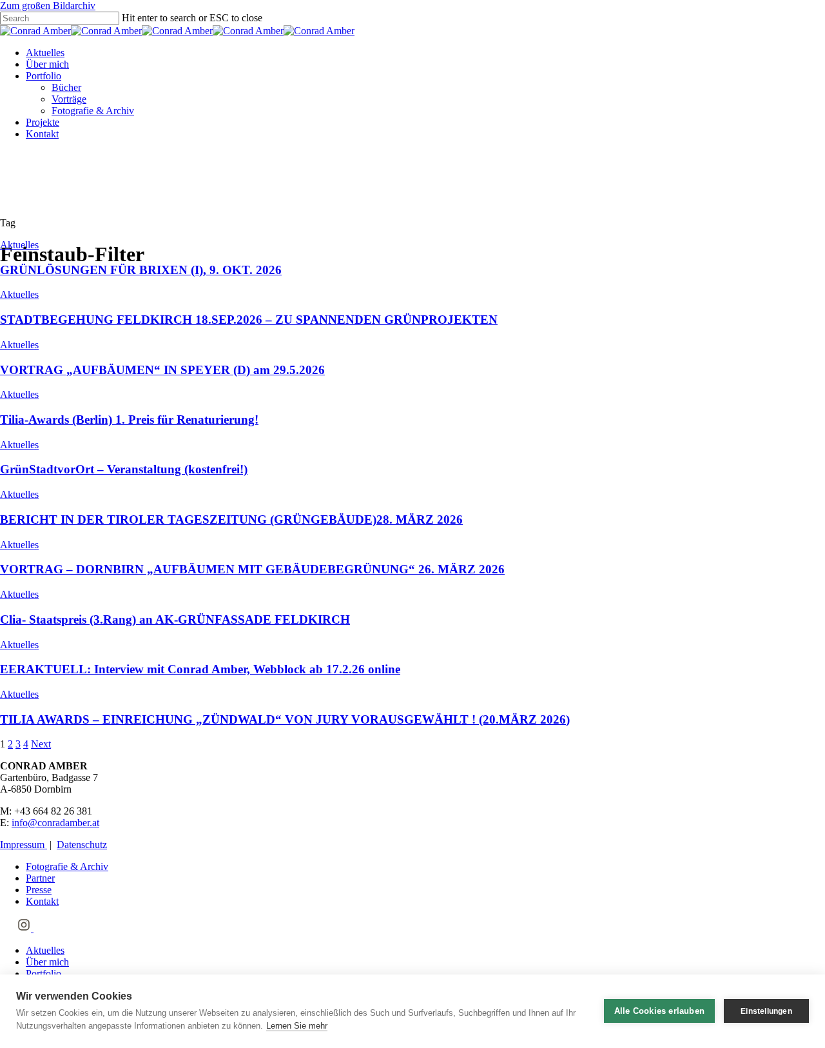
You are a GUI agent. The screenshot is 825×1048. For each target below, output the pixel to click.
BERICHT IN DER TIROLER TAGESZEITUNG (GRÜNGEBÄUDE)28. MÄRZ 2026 (231, 519)
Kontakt (42, 133)
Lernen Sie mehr (296, 1026)
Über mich (47, 64)
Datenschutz (82, 844)
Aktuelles (45, 52)
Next (41, 743)
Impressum (23, 844)
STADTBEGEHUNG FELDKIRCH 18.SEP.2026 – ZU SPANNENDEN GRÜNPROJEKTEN (249, 319)
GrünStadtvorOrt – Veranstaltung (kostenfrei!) (124, 469)
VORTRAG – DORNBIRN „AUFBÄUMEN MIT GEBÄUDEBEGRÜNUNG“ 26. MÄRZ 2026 (252, 569)
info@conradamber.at (55, 822)
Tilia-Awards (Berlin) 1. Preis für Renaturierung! (129, 419)
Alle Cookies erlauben (659, 1011)
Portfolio (43, 75)
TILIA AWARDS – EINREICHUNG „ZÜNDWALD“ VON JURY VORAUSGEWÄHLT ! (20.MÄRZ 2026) (285, 719)
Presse (39, 889)
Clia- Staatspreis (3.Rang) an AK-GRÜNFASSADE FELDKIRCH (175, 619)
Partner (40, 878)
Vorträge (69, 99)
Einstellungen (766, 1011)
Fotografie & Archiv (93, 110)
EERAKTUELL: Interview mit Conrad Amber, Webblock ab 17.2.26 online (200, 669)
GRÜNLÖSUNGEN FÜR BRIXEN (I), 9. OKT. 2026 (141, 270)
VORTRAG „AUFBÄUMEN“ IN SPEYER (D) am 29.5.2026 (162, 370)
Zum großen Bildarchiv (47, 5)
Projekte (42, 122)
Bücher (66, 87)
